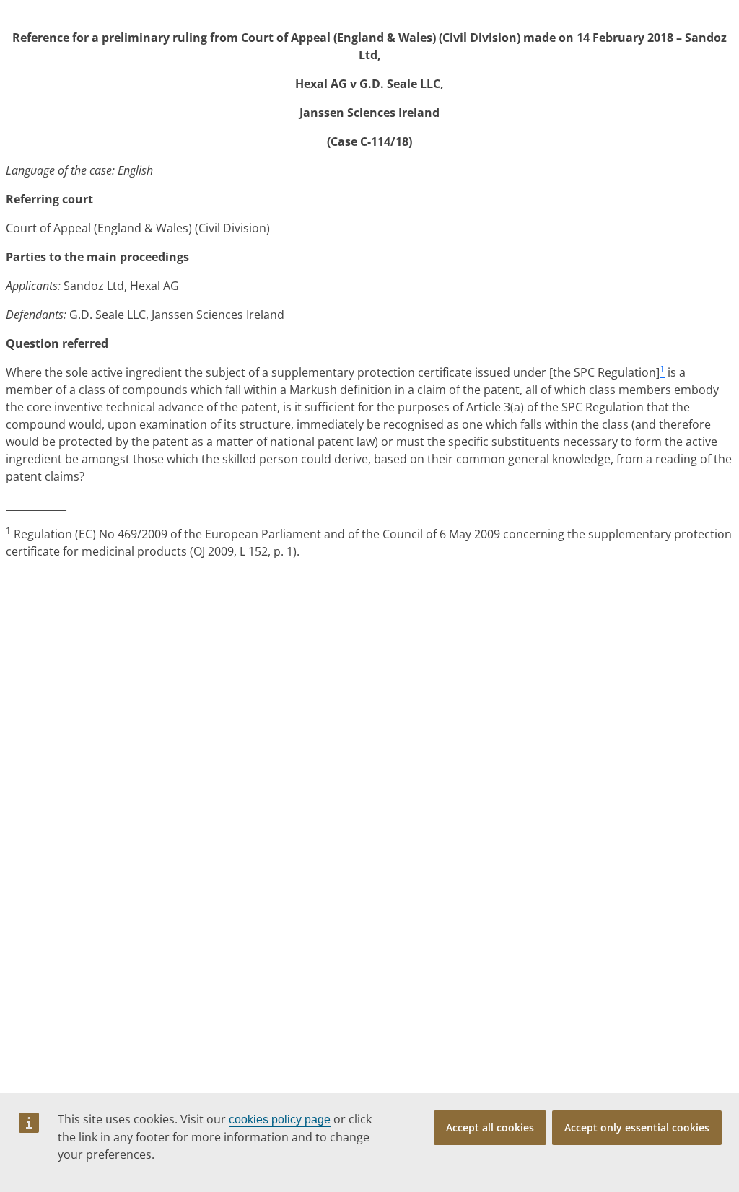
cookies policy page (280, 1119)
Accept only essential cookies (636, 1127)
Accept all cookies (490, 1127)
